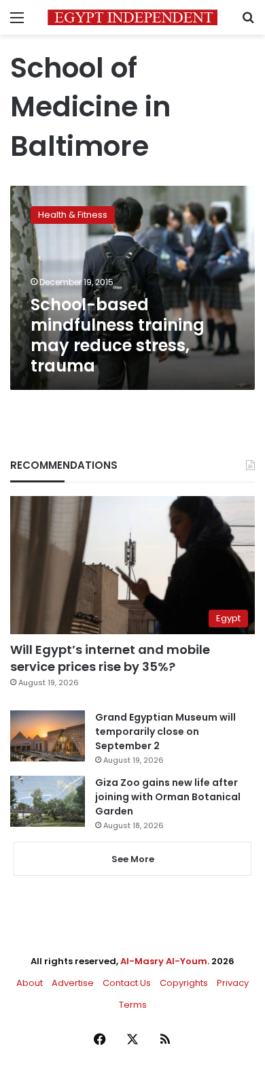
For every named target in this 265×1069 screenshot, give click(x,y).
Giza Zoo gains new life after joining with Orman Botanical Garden (168, 797)
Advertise (73, 982)
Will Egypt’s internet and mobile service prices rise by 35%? (110, 658)
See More (132, 859)
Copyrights (184, 982)
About (29, 982)
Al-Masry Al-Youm (163, 961)
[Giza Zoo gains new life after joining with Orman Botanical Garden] (47, 801)
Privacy (233, 982)
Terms (133, 1004)
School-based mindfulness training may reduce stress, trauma (118, 335)
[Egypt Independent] (132, 17)
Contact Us (127, 982)
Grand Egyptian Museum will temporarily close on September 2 (165, 731)
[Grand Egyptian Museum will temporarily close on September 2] (47, 735)
